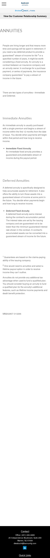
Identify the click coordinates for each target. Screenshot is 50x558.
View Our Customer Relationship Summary (25, 16)
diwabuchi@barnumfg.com (25, 543)
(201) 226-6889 (28, 535)
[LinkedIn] (25, 548)
